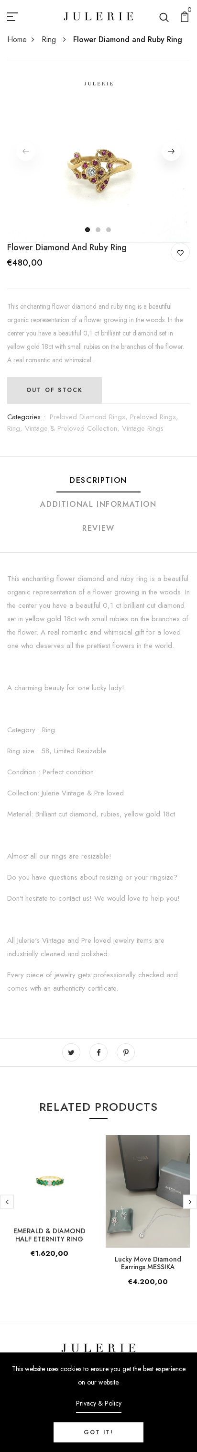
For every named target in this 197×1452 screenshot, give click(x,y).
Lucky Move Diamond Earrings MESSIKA (148, 1263)
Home (17, 39)
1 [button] (87, 229)
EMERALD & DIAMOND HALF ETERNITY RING (49, 1235)
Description (98, 480)
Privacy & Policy (98, 1403)
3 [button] (109, 229)
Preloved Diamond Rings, (90, 417)
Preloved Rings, (154, 417)
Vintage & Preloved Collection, (73, 428)
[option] (98, 151)
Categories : (26, 417)
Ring (50, 39)
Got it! (98, 1432)
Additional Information (98, 504)
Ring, (16, 428)
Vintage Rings (143, 428)
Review (98, 528)
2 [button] (98, 229)
